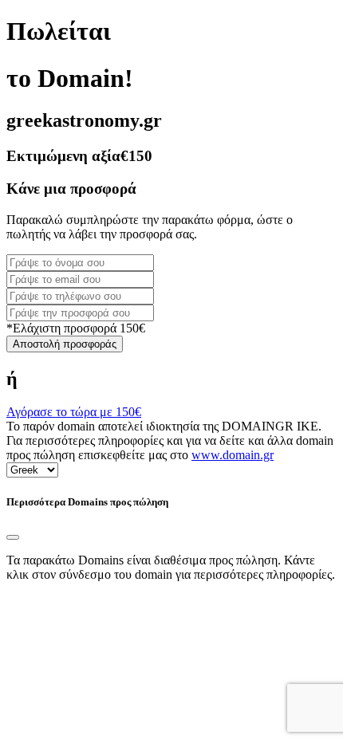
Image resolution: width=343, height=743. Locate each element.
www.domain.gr (232, 455)
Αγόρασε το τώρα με (73, 412)
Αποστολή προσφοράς (64, 344)
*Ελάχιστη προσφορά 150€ (75, 328)
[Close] (12, 537)
